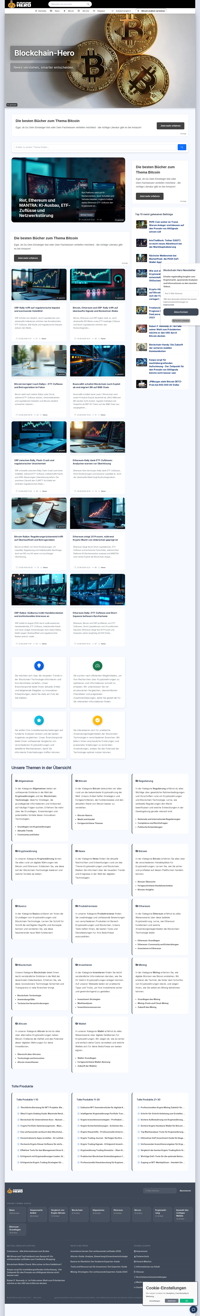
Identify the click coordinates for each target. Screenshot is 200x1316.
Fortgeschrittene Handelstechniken (155, 885)
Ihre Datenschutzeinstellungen (151, 1277)
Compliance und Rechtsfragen (153, 823)
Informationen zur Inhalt (148, 1267)
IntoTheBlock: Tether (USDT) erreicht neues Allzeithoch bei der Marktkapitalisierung (165, 243)
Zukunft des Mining (147, 1007)
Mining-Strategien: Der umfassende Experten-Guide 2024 (98, 1272)
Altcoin (22, 1023)
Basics (22, 906)
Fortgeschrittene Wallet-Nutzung (94, 1062)
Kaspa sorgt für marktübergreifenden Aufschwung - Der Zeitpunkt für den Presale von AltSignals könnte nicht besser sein (166, 366)
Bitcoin (82, 781)
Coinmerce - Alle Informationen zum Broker (28, 1251)
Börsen (142, 851)
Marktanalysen (85, 1003)
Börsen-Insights (146, 889)
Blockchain (25, 964)
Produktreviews (87, 906)
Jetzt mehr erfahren (171, 126)
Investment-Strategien (89, 999)
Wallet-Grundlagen (87, 1058)
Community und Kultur (28, 834)
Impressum (141, 1251)
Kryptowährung (27, 851)
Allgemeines (25, 781)
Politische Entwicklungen (150, 827)
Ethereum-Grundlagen (149, 940)
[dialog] (170, 1293)
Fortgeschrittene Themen (90, 823)
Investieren (85, 964)
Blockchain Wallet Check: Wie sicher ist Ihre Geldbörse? (34, 1264)
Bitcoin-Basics (85, 815)
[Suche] (88, 4)
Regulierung (145, 781)
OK (186, 1301)
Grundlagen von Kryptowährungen (34, 827)
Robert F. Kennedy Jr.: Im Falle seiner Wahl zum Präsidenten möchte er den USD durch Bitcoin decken (36, 1281)
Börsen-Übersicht (146, 882)
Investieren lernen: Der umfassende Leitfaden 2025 (95, 1251)
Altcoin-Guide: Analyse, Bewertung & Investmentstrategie (99, 1256)
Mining (142, 964)
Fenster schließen (180, 321)
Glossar (140, 1272)
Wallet (82, 1023)
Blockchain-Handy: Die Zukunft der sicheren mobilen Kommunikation (166, 348)
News (44, 339)
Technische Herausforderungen (33, 1003)
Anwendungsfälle (26, 999)
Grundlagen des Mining (149, 999)
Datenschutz (142, 1256)
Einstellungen (155, 1301)
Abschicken (180, 312)
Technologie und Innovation (30, 1058)
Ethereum (144, 906)
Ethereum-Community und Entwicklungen (158, 944)
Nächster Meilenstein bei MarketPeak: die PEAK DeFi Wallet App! (164, 258)
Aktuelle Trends (25, 831)
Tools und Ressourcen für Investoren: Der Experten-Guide (98, 1267)
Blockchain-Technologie (29, 995)
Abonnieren (185, 1190)
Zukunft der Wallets (87, 1066)
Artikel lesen (87, 215)
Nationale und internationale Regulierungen (159, 819)
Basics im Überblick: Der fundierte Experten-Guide (95, 1261)
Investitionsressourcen (89, 1007)
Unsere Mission (143, 1261)
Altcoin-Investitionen (27, 1062)
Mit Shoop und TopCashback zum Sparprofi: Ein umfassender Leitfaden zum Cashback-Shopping (31, 1257)
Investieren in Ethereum (149, 948)
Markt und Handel (86, 819)
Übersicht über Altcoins (29, 1054)
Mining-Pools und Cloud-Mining (153, 1003)
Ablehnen (172, 1301)
